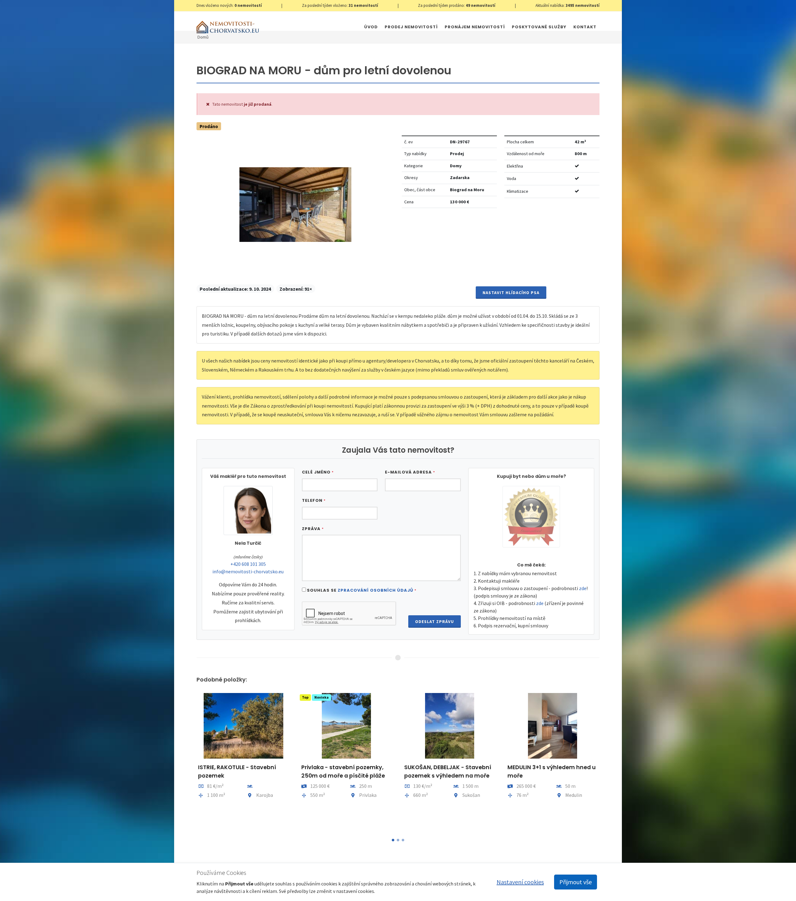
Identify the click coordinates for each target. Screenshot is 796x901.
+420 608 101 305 (248, 564)
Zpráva (313, 529)
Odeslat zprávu (434, 621)
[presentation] (191, 761)
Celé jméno (318, 472)
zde (582, 588)
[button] (393, 840)
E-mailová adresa (410, 472)
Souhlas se (361, 590)
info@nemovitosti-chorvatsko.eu (248, 571)
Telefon (314, 500)
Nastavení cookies (520, 882)
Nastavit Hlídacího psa (511, 292)
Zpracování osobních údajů (375, 590)
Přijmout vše (575, 882)
